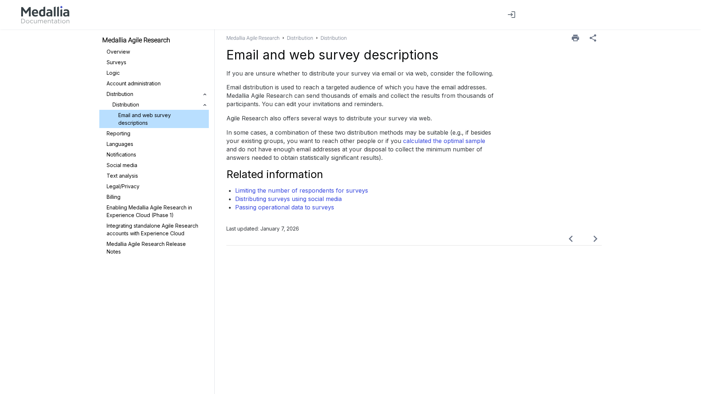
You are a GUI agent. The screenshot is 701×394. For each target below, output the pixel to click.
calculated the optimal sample (444, 140)
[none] (593, 38)
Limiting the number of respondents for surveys (301, 190)
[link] (45, 14)
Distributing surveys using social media (288, 198)
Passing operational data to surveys (284, 207)
